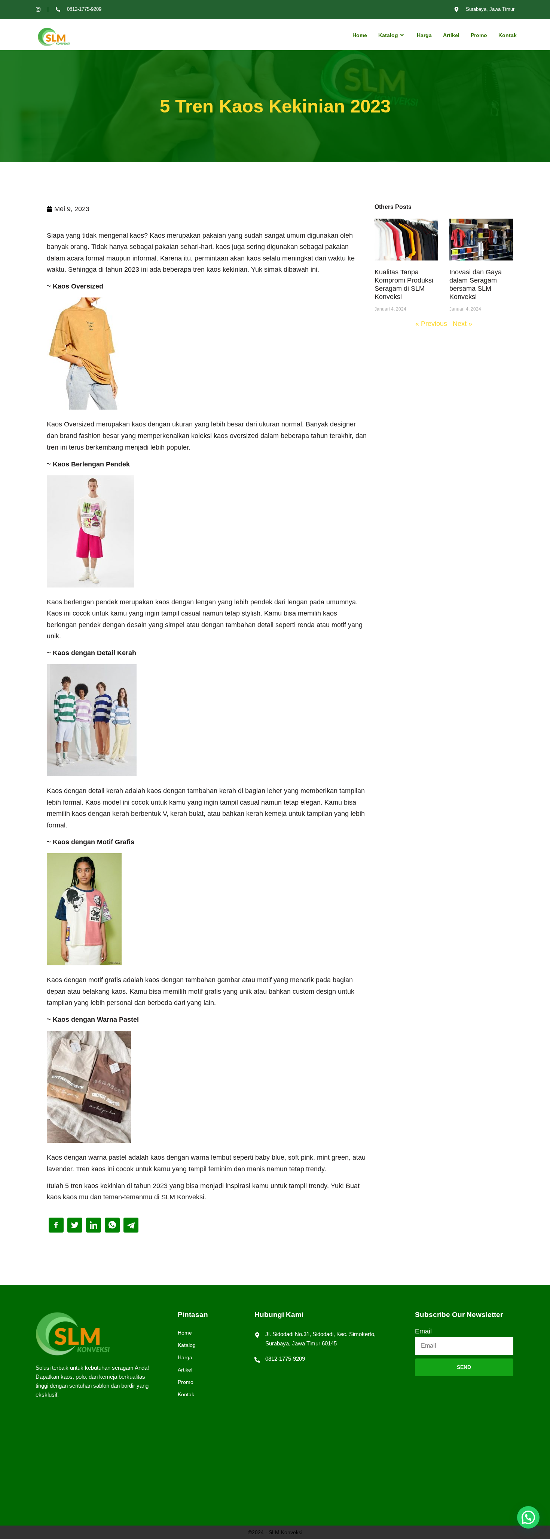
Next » (462, 323)
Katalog (388, 35)
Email (423, 1331)
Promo (479, 35)
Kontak (507, 35)
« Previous (431, 323)
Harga (424, 35)
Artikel (451, 35)
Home (359, 35)
